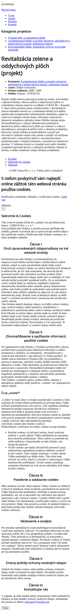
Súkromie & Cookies (19, 161)
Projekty (12, 21)
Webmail (12, 164)
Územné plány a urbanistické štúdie (27, 37)
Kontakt (12, 24)
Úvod (11, 15)
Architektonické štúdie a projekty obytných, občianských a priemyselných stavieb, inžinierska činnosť (39, 42)
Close (5, 608)
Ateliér (11, 18)
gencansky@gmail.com (37, 601)
